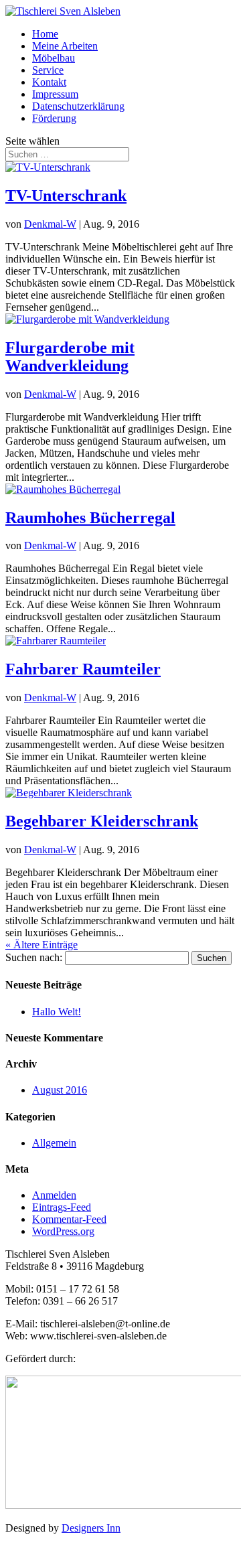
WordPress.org (63, 1231)
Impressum (55, 94)
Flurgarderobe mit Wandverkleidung (70, 356)
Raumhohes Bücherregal (90, 517)
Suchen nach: (33, 957)
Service (48, 70)
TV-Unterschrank (66, 195)
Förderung (54, 118)
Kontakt (49, 82)
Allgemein (54, 1143)
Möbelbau (53, 58)
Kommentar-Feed (69, 1219)
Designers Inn (91, 1528)
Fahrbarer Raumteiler (83, 669)
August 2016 (59, 1090)
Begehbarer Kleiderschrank (101, 821)
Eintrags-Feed (61, 1207)
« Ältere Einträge (41, 944)
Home (45, 34)
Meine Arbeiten (65, 46)
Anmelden (54, 1195)
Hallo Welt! (56, 1011)
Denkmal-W (50, 224)
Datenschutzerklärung (78, 106)
